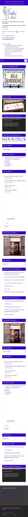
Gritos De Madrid (11, 218)
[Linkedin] (12, 3)
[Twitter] (8, 3)
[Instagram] (16, 3)
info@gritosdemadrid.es (18, 1)
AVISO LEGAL (8, 304)
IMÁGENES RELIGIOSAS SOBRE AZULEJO (15, 180)
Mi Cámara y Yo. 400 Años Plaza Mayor (13, 51)
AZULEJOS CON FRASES (11, 190)
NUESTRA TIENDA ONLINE (9, 511)
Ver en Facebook (6, 225)
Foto (7, 223)
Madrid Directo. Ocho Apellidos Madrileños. (14, 49)
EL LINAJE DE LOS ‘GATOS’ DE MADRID (14, 48)
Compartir (6, 226)
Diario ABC (7, 54)
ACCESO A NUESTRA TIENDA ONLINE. (14, 56)
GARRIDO (7, 165)
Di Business (11, 515)
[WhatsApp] (20, 3)
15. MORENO (8, 164)
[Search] (22, 3)
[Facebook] (6, 3)
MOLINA (7, 162)
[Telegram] (18, 3)
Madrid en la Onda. (9, 53)
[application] (14, 125)
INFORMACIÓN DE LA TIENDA (12, 307)
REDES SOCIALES (9, 314)
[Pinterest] (14, 3)
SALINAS (7, 160)
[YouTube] (10, 3)
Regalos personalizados (10, 185)
